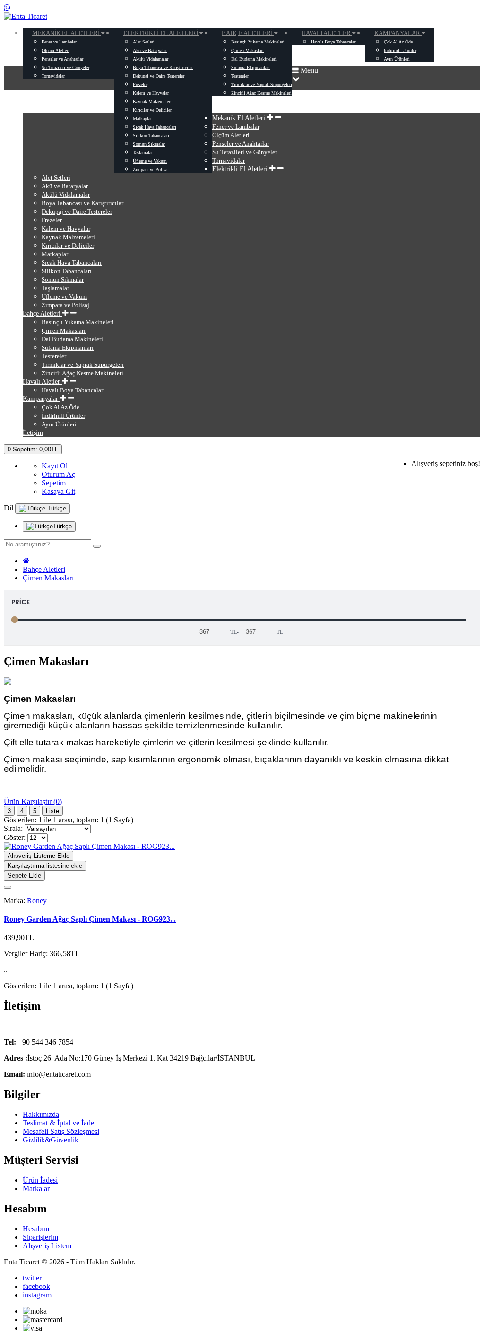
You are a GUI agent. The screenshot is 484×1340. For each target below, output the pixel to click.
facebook (36, 1286)
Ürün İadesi (40, 1180)
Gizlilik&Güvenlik (50, 1140)
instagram (37, 1295)
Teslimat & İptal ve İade (58, 1123)
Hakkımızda (41, 1114)
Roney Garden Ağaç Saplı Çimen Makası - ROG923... (90, 919)
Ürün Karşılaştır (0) (33, 801)
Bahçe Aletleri (44, 569)
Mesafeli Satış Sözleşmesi (61, 1131)
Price (20, 601)
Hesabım (36, 1229)
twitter (32, 1278)
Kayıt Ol (55, 466)
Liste (52, 810)
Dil (8, 508)
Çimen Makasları (48, 578)
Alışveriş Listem (47, 1246)
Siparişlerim (40, 1237)
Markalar (36, 1188)
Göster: (15, 837)
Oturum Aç (58, 474)
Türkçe (55, 508)
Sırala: (13, 828)
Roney (37, 901)
